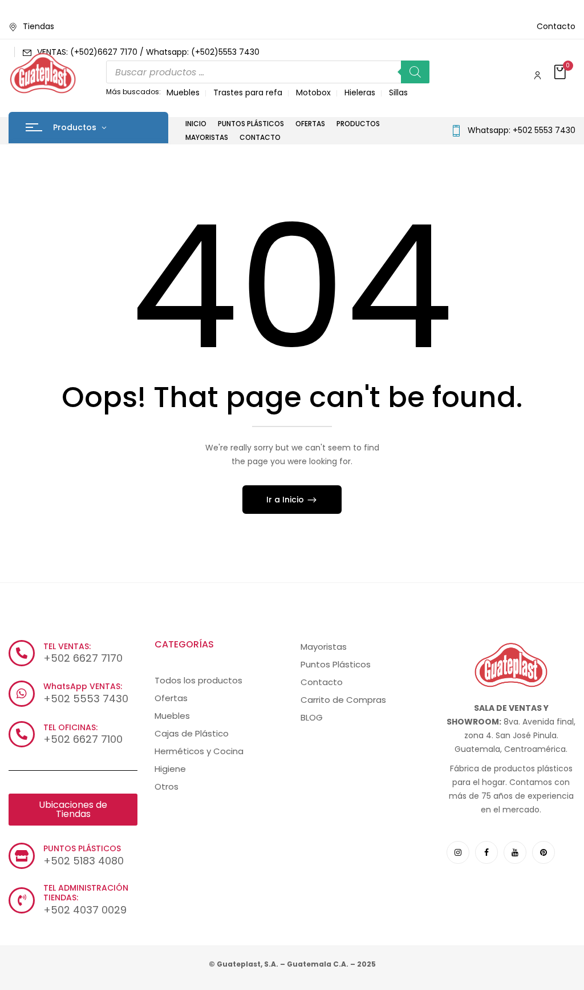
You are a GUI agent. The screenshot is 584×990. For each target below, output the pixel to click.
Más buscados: (133, 91)
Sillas (398, 92)
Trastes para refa (247, 92)
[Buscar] (415, 72)
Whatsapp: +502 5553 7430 (521, 130)
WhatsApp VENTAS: (82, 686)
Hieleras (359, 92)
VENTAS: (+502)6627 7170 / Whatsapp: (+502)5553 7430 (148, 52)
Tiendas (38, 26)
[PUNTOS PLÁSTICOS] (22, 856)
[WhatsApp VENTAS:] (22, 694)
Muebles (183, 92)
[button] (561, 73)
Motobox (313, 92)
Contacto (556, 26)
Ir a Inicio (286, 499)
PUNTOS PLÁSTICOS (82, 848)
